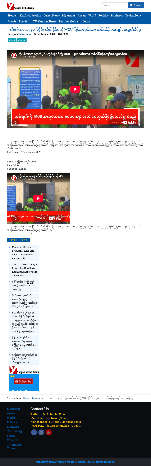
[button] (13, 15)
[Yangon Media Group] (20, 6)
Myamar (22, 40)
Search (137, 5)
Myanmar (25, 34)
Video (12, 40)
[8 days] (24, 378)
